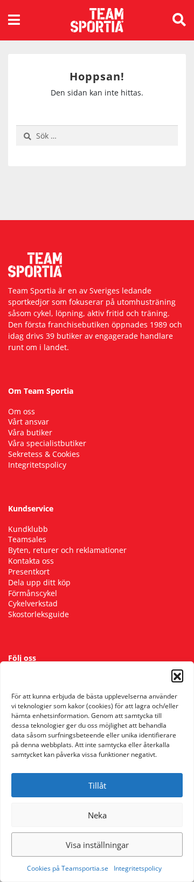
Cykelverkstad (33, 603)
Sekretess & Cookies (44, 454)
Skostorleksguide (38, 614)
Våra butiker (30, 432)
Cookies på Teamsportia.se (67, 868)
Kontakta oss (31, 561)
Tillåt (97, 785)
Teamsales (27, 539)
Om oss (21, 411)
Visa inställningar (97, 844)
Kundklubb (28, 529)
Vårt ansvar (28, 421)
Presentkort (29, 571)
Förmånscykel (32, 593)
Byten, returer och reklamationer (67, 550)
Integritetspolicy (138, 868)
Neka (97, 815)
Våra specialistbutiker (47, 443)
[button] (177, 675)
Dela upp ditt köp (39, 582)
